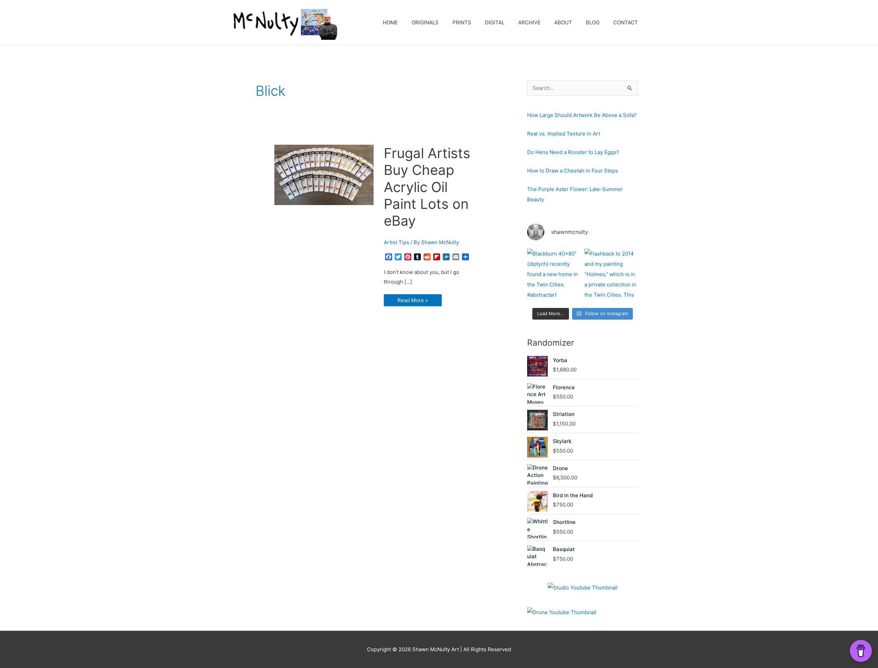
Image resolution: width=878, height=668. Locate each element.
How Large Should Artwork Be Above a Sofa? (582, 115)
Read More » (412, 301)
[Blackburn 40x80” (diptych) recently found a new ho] (554, 275)
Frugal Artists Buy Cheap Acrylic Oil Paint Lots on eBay (427, 187)
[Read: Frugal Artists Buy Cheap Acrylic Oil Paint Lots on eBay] (323, 174)
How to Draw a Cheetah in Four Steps (572, 170)
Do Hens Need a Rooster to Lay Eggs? (573, 152)
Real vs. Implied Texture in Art (563, 133)
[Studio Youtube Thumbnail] (583, 588)
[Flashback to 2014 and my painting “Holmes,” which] (611, 275)
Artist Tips (396, 242)
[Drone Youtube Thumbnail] (561, 612)
